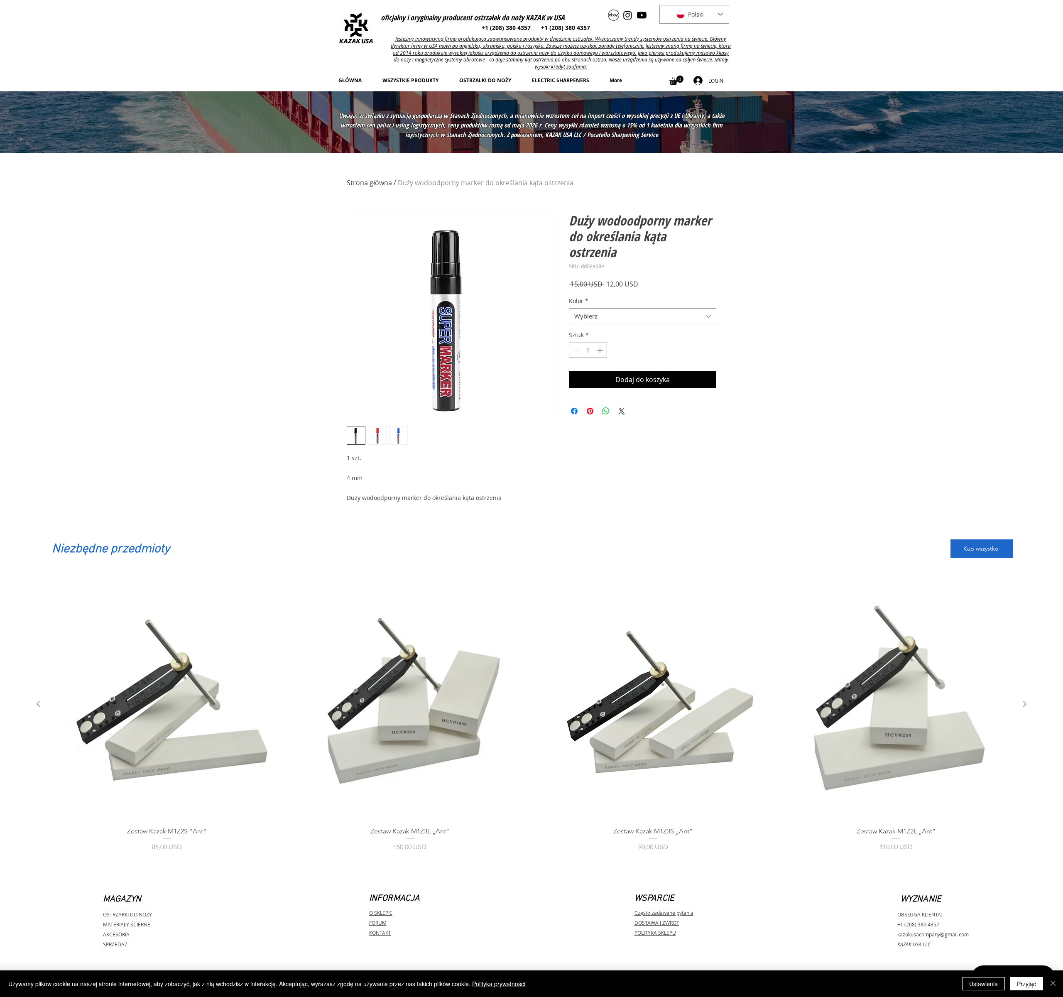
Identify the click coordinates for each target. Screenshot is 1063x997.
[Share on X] (622, 411)
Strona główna (369, 182)
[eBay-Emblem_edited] (613, 15)
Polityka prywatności (498, 984)
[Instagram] (627, 15)
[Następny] (1025, 704)
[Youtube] (641, 15)
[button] (676, 80)
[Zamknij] (1053, 983)
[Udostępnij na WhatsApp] (606, 411)
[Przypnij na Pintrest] (590, 411)
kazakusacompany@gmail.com (933, 934)
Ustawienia (983, 984)
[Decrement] (575, 350)
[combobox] (642, 316)
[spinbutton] (587, 350)
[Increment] (600, 350)
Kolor (578, 301)
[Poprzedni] (38, 704)
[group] (531, 719)
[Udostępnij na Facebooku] (574, 411)
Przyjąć (1026, 984)
